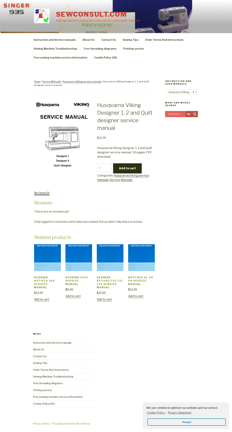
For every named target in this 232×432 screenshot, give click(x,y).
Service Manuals (51, 81)
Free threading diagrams (100, 48)
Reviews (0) (41, 193)
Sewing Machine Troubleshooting (55, 48)
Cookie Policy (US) (105, 57)
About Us (88, 39)
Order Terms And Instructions (164, 39)
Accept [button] (186, 422)
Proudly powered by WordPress (71, 423)
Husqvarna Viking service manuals (82, 81)
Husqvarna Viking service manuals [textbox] (182, 92)
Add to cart (127, 168)
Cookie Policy (156, 412)
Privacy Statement (179, 412)
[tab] (41, 193)
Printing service (133, 48)
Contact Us (108, 39)
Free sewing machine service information (60, 57)
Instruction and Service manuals (55, 39)
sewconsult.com (91, 14)
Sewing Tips (130, 39)
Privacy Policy (41, 423)
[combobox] (181, 92)
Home (37, 81)
